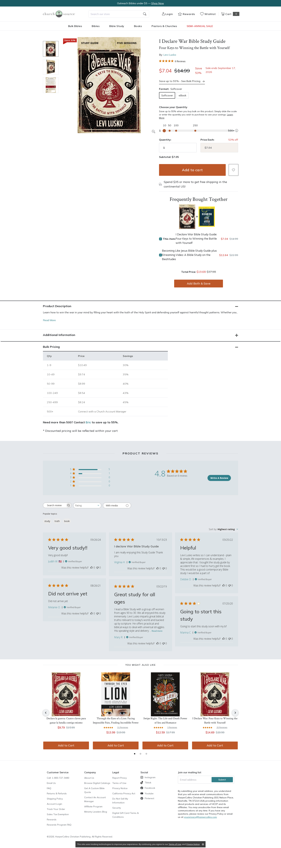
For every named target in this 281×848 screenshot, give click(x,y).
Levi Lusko (169, 54)
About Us (89, 777)
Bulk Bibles (75, 26)
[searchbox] (54, 505)
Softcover (167, 95)
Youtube (149, 793)
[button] (233, 170)
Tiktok (148, 782)
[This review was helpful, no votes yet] (91, 567)
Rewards (51, 819)
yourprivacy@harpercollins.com (200, 817)
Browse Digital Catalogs (97, 783)
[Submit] (144, 14)
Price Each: (207, 139)
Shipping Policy (55, 798)
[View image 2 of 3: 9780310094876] (50, 67)
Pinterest (149, 798)
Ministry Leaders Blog (95, 811)
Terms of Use (119, 783)
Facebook (150, 787)
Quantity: (165, 139)
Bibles (96, 26)
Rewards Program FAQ (59, 824)
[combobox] (118, 14)
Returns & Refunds (57, 793)
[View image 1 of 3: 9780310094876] (50, 48)
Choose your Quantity (173, 107)
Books (138, 26)
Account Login (54, 803)
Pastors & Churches (164, 26)
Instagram (150, 777)
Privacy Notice (119, 788)
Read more (157, 630)
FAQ (49, 788)
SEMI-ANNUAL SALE (200, 26)
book (67, 521)
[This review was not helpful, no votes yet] (97, 567)
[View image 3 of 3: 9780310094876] (50, 85)
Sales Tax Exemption (58, 814)
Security (116, 807)
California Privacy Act (123, 793)
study (47, 521)
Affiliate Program (93, 806)
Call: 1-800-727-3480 (58, 777)
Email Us (51, 783)
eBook (182, 95)
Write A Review (219, 478)
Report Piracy (119, 777)
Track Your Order (56, 809)
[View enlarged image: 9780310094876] (109, 85)
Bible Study (116, 26)
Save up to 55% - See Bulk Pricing (179, 81)
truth (57, 521)
